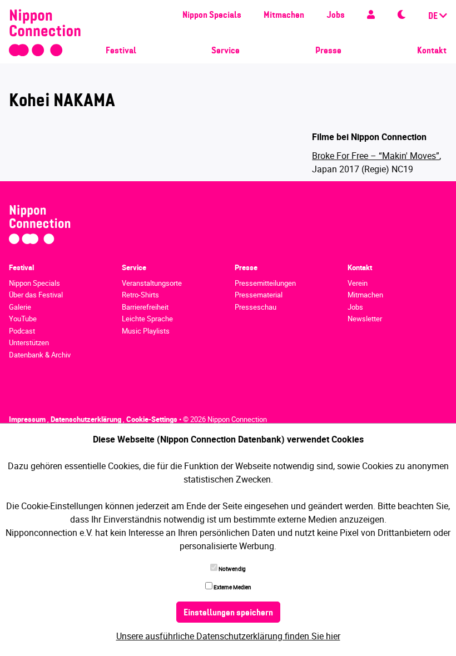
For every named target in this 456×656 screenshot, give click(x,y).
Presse (328, 51)
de (433, 16)
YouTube (23, 319)
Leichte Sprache (147, 319)
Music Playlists (146, 331)
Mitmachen (284, 15)
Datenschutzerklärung (87, 419)
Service (225, 51)
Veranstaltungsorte (152, 283)
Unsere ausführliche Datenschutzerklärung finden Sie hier (228, 636)
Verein (358, 283)
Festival (121, 51)
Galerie (20, 307)
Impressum (28, 419)
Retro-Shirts (140, 295)
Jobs (335, 15)
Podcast (22, 331)
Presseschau (255, 307)
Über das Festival (36, 295)
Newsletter (365, 319)
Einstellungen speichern (228, 613)
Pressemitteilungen (265, 283)
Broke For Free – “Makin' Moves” (375, 156)
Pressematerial (258, 295)
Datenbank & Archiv (40, 355)
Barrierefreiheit (145, 307)
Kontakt (432, 51)
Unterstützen (29, 342)
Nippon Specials (211, 15)
